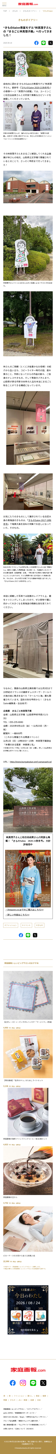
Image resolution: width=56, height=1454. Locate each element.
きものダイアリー (30, 11)
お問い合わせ (8, 1429)
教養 (5, 1400)
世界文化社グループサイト (36, 1417)
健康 (44, 1396)
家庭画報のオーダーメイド (25, 1413)
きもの (15, 11)
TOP (5, 11)
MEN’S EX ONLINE (10, 1417)
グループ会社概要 (9, 1421)
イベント (27, 925)
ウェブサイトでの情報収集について (32, 1425)
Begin (22, 1417)
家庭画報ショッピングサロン (14, 1409)
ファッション (11, 925)
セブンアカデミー (33, 1409)
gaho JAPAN (8, 1413)
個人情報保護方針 (9, 1425)
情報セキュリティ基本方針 (28, 1421)
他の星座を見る (28, 1330)
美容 (37, 1396)
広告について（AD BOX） (25, 1429)
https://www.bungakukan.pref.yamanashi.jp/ (31, 762)
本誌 (39, 1400)
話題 (32, 1400)
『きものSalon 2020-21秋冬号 (35, 88)
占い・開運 (22, 1400)
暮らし (30, 1396)
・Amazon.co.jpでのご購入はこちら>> (24, 910)
